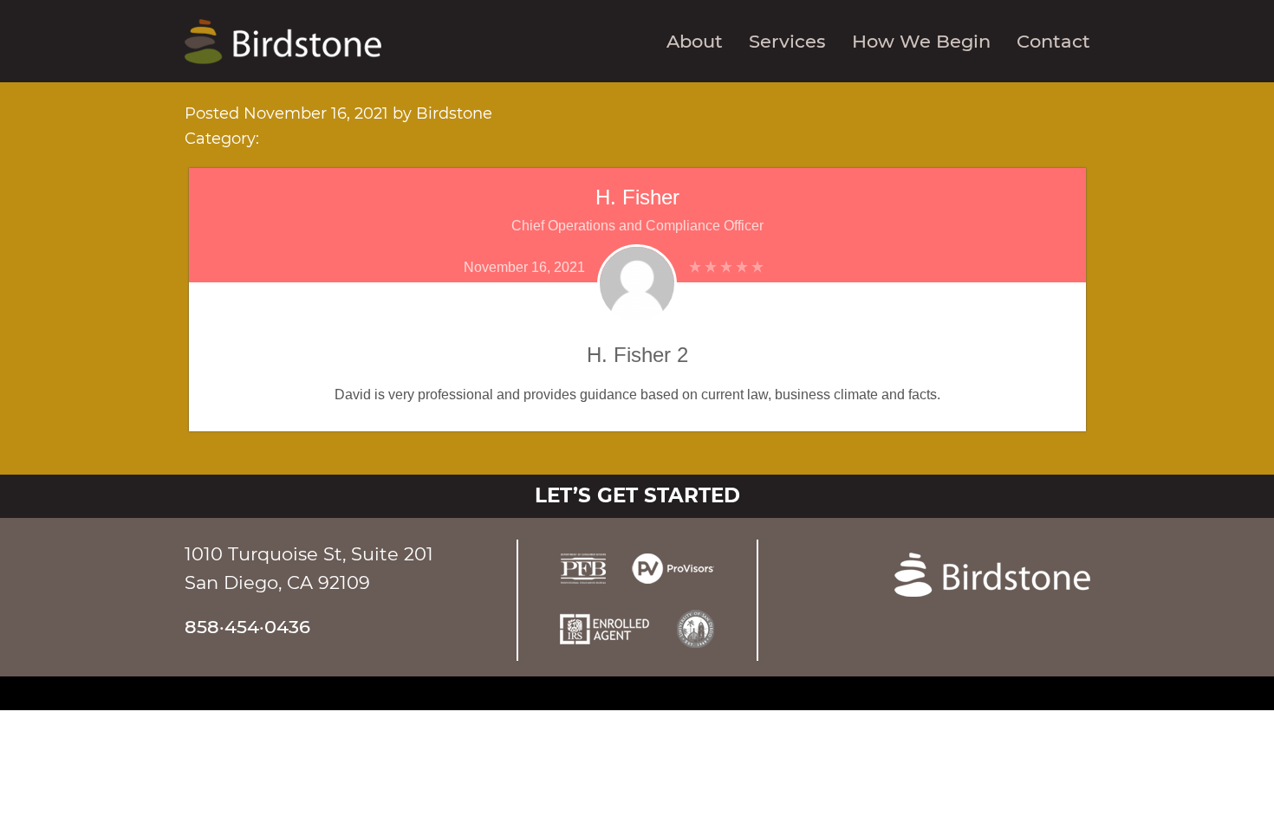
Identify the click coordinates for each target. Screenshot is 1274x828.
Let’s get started (637, 495)
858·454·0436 (247, 626)
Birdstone (454, 113)
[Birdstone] (283, 39)
